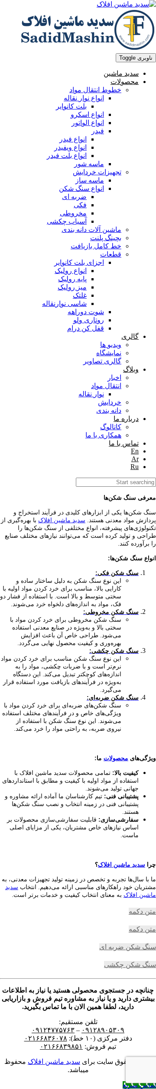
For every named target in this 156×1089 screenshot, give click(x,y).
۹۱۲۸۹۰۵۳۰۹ (104, 1030)
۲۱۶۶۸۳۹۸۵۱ (63, 1046)
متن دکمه (142, 911)
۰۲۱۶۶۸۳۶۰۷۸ (45, 1038)
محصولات (116, 758)
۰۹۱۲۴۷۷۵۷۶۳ (53, 1030)
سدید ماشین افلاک (61, 520)
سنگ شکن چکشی (130, 964)
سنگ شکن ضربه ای (127, 947)
